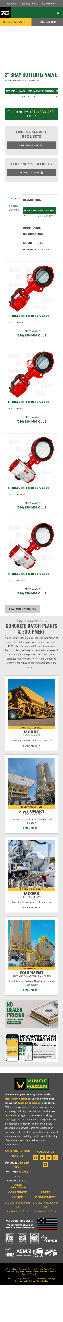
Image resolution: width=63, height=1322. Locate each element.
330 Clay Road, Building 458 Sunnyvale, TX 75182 (45, 1206)
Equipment (31, 973)
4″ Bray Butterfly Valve (28, 402)
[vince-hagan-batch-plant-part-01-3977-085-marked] (31, 437)
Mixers (31, 894)
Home (7, 80)
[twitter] (42, 1157)
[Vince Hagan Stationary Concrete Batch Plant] (31, 759)
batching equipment (30, 1102)
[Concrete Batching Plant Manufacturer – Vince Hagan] (31, 1078)
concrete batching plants (20, 641)
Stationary (31, 812)
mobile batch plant (16, 1098)
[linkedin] (45, 1164)
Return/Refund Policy (39, 1281)
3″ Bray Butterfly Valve (28, 316)
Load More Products (22, 608)
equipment (43, 641)
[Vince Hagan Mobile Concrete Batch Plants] (31, 679)
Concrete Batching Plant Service (39, 1272)
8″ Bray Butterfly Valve (28, 574)
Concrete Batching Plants (38, 1269)
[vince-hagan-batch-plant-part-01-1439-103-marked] (20, 52)
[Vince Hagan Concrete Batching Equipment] (31, 920)
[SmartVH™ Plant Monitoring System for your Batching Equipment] (31, 1034)
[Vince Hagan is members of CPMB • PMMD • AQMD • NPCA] (31, 1233)
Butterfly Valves (16, 80)
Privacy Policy (27, 1278)
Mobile (31, 733)
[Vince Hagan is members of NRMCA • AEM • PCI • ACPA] (31, 1247)
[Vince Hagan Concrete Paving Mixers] (31, 841)
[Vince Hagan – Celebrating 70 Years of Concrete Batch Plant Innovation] (5, 9)
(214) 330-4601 (43, 111)
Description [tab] (13, 198)
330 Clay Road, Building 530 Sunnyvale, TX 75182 (17, 1206)
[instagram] (55, 1157)
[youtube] (49, 1157)
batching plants (13, 1119)
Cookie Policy (40, 1278)
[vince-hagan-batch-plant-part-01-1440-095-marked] (31, 265)
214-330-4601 (22, 1164)
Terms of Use (13, 1278)
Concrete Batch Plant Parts (36, 1271)
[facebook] (35, 1157)
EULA (26, 1281)
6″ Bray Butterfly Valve (28, 488)
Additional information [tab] (13, 207)
